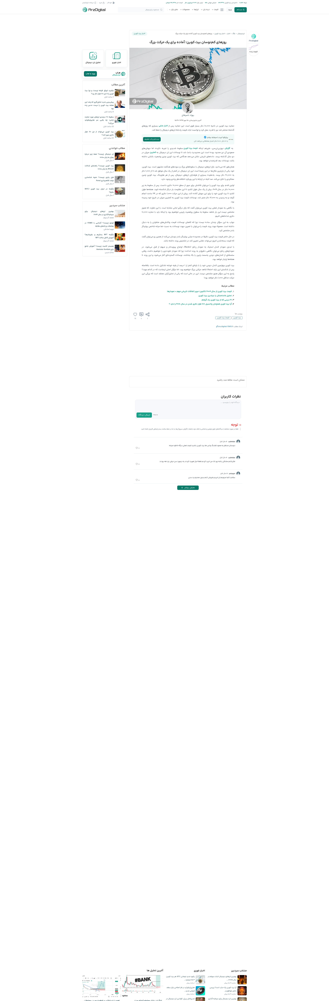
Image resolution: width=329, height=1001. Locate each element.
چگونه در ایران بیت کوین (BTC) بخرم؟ (99, 191)
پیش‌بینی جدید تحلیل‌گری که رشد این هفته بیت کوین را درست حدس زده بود (99, 105)
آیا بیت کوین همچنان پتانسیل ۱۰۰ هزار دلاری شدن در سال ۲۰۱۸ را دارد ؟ (200, 304)
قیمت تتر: (179, 3)
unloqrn (232, 473)
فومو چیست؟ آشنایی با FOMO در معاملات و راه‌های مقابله (99, 225)
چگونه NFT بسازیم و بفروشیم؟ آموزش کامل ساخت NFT (99, 236)
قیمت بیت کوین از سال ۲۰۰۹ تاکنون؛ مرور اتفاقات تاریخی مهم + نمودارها (199, 291)
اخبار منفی (163, 125)
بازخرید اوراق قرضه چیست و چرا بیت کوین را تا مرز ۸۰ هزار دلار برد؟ (99, 92)
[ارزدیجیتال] (94, 9)
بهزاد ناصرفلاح (188, 115)
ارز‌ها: (245, 3)
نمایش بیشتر (189, 487)
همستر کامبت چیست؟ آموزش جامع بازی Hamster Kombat (99, 248)
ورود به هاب (90, 73)
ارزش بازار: (199, 3)
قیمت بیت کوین (191, 148)
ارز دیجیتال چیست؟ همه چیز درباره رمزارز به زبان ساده (99, 156)
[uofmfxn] (238, 441)
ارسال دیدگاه (144, 415)
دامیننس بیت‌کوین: (230, 3)
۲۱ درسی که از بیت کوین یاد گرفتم (217, 300)
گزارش (227, 148)
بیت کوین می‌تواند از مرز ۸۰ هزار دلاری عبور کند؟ (99, 133)
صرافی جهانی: (211, 3)
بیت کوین (237, 317)
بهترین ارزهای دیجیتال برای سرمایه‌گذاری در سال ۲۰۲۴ (99, 213)
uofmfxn (231, 441)
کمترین (153, 152)
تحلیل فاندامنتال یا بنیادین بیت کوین (215, 295)
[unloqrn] (238, 473)
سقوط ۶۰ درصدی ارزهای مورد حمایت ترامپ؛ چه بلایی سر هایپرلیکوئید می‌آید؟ (99, 120)
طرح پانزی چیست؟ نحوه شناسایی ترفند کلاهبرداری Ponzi (99, 179)
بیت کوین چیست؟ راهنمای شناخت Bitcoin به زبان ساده (99, 167)
